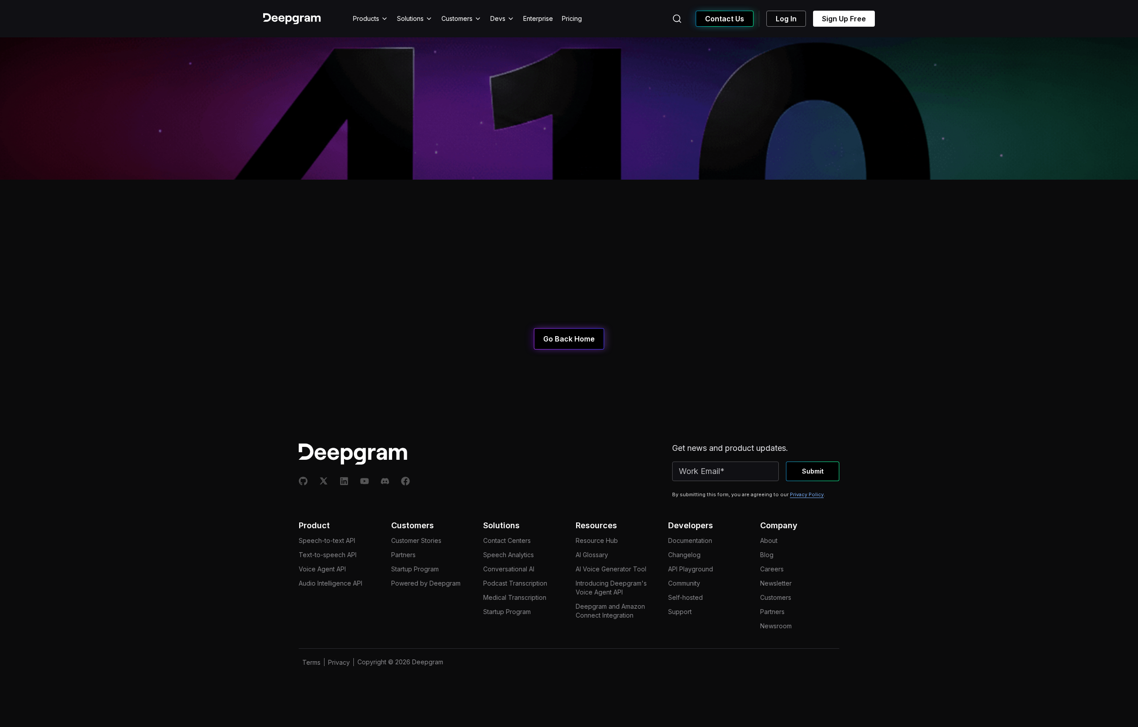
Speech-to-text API (327, 540)
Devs (497, 18)
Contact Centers (507, 540)
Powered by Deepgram (426, 583)
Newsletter (776, 583)
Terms (311, 662)
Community (684, 583)
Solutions (410, 18)
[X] (323, 481)
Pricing (572, 18)
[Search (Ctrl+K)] (677, 19)
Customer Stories (416, 540)
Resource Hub (597, 540)
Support (680, 611)
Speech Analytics (508, 554)
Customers (457, 18)
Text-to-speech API (328, 554)
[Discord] (385, 481)
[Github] (303, 481)
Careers (772, 569)
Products (366, 18)
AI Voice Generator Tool (611, 569)
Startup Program (415, 569)
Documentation (690, 540)
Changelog (684, 554)
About (768, 540)
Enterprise (538, 18)
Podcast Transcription (515, 583)
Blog (766, 554)
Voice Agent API (322, 569)
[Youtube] (364, 481)
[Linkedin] (344, 481)
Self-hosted (685, 597)
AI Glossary (592, 554)
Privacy (339, 662)
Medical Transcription (514, 597)
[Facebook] (405, 481)
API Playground (690, 569)
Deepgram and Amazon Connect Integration (610, 610)
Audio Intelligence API (330, 583)
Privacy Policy (807, 494)
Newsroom (776, 626)
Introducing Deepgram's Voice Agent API (611, 587)
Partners (403, 554)
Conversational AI (508, 569)
